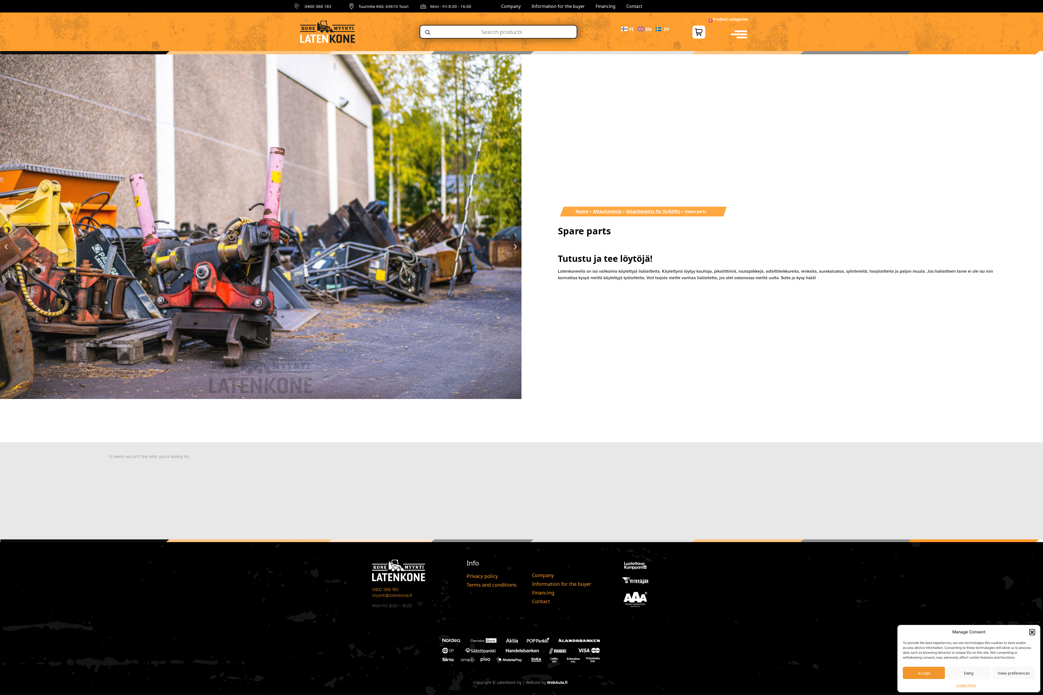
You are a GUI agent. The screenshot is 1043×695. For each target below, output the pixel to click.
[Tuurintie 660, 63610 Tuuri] (351, 6)
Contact (634, 6)
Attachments (607, 211)
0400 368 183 (318, 6)
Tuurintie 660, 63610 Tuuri (384, 6)
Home (582, 211)
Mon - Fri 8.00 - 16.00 (450, 6)
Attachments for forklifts (653, 211)
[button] (1032, 632)
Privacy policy (482, 576)
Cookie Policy (966, 685)
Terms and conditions (492, 584)
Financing (605, 6)
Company (511, 6)
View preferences (1014, 673)
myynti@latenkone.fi (392, 595)
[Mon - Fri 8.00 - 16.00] (423, 6)
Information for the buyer (558, 6)
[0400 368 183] (298, 6)
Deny (969, 673)
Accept (924, 673)
